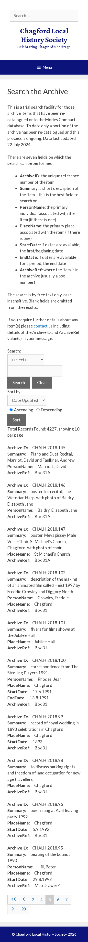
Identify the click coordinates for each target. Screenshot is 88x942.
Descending (51, 409)
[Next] (13, 910)
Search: (14, 350)
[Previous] (23, 900)
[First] (13, 900)
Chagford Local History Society (44, 35)
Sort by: (14, 391)
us (50, 325)
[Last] (23, 910)
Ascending (23, 409)
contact (40, 325)
